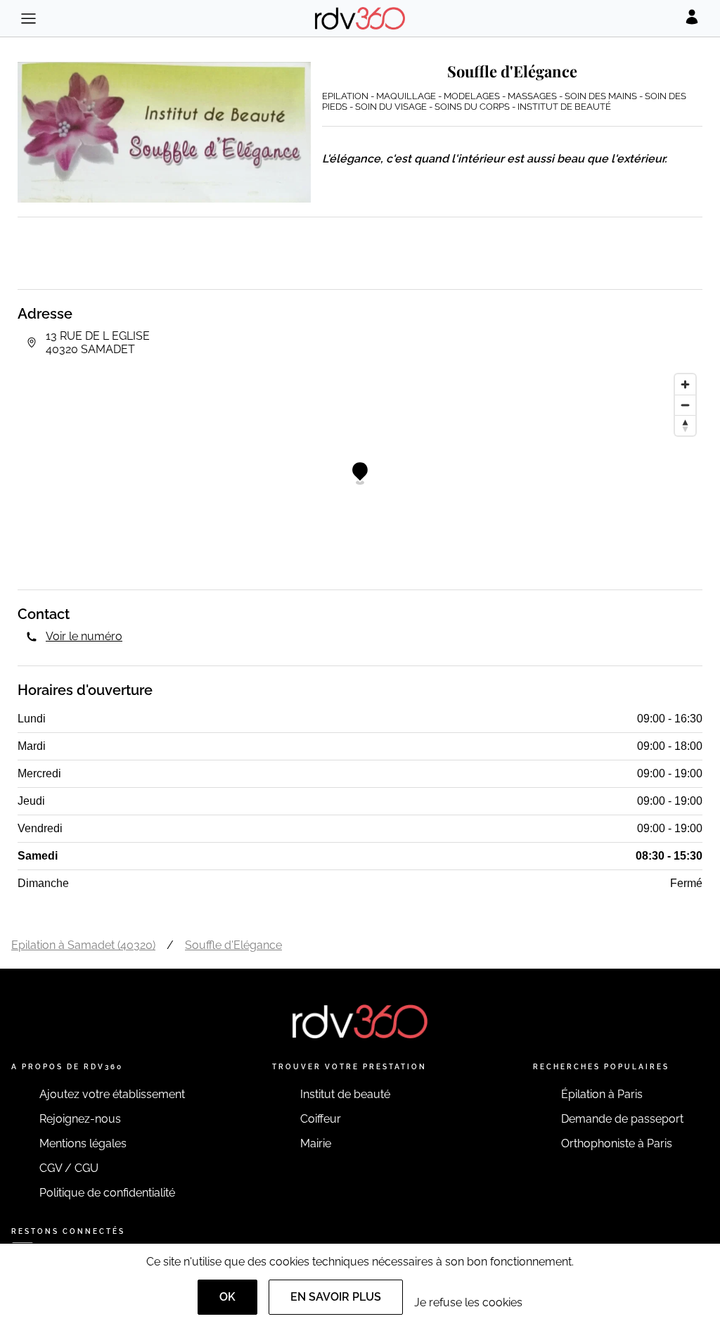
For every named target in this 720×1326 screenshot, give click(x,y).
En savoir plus (335, 1296)
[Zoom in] (685, 384)
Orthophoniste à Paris (616, 1143)
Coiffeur (320, 1119)
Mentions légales (83, 1143)
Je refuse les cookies (468, 1302)
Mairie (315, 1143)
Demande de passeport (622, 1119)
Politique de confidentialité (107, 1192)
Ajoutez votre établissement (112, 1094)
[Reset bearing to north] (685, 425)
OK (227, 1296)
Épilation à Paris (602, 1094)
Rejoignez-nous (80, 1119)
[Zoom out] (685, 405)
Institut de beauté (345, 1094)
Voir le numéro (84, 636)
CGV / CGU (68, 1168)
